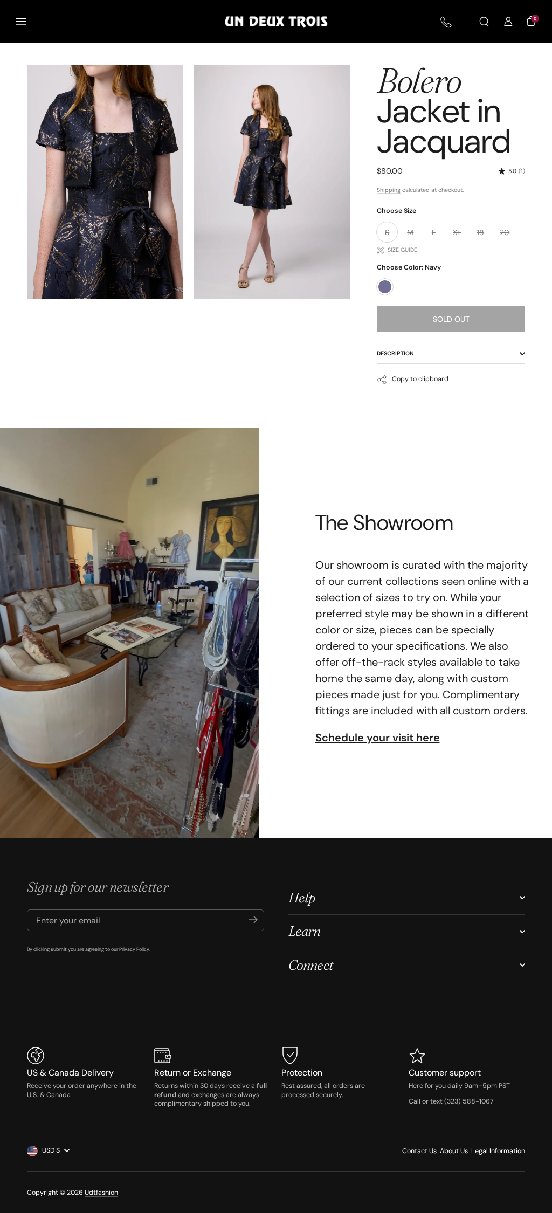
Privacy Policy (134, 949)
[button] (484, 21)
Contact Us (419, 1151)
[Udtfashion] (276, 22)
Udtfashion (101, 1192)
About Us (454, 1151)
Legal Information (498, 1151)
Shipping (389, 190)
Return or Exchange (192, 1072)
